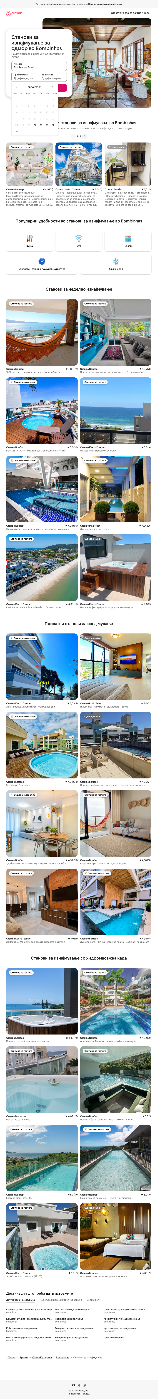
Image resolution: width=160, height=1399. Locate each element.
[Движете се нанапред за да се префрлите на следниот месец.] (53, 87)
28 (41, 125)
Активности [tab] (93, 1300)
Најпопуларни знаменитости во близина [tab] (61, 1300)
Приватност (74, 1393)
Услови (86, 1393)
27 (35, 125)
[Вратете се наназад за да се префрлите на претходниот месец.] (17, 87)
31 (16, 131)
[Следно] (84, 136)
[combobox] (39, 67)
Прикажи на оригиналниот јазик (105, 4)
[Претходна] (73, 136)
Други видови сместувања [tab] (20, 1300)
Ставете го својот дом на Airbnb (130, 13)
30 (53, 125)
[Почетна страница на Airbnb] (14, 13)
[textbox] (25, 78)
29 (47, 125)
